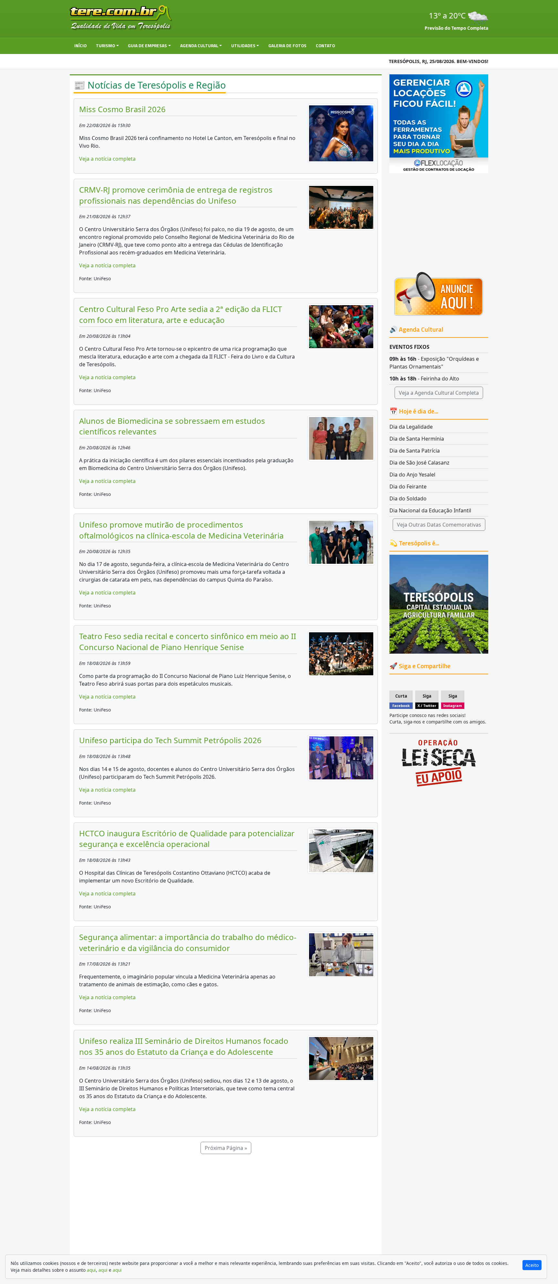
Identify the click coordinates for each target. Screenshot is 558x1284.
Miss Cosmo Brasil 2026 (122, 109)
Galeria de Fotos (287, 45)
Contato (325, 45)
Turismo (105, 45)
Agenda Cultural (199, 45)
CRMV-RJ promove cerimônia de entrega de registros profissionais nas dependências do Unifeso (176, 195)
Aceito (532, 1265)
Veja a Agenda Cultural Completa (439, 392)
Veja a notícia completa (107, 158)
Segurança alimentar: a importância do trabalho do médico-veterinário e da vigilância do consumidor (187, 942)
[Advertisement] (226, 1207)
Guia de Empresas (147, 45)
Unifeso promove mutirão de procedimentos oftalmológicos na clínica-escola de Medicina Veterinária (181, 530)
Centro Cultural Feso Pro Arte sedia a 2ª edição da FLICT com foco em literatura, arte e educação (180, 314)
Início (80, 45)
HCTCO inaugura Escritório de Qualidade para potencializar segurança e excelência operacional (186, 839)
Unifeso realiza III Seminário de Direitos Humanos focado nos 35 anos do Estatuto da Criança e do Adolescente (183, 1046)
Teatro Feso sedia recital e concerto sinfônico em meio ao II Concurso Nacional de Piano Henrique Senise (187, 641)
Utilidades (243, 45)
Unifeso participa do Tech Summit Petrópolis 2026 (170, 740)
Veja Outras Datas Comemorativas (439, 524)
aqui (91, 1270)
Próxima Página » (226, 1147)
